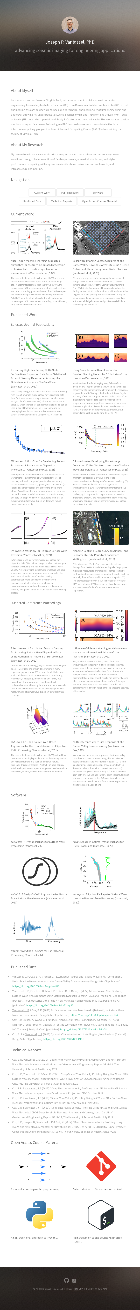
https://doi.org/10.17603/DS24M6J (63, 1039)
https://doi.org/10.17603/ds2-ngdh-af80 (35, 986)
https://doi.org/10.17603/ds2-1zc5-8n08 (83, 1029)
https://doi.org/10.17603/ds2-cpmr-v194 (94, 1015)
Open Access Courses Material (99, 201)
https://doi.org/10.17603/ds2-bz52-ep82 (49, 1005)
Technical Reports (61, 201)
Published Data (32, 201)
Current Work (42, 192)
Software (98, 192)
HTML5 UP (78, 1289)
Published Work (70, 192)
